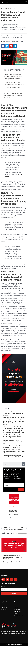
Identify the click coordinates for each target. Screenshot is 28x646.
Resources (17, 609)
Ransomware (17, 611)
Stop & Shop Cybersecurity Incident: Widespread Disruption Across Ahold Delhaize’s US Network (13, 77)
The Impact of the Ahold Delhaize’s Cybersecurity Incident (14, 83)
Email (3, 587)
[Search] (23, 464)
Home (2, 35)
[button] (21, 2)
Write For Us (4, 607)
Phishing (16, 607)
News (15, 613)
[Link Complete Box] (14, 413)
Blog (2, 605)
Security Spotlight (9, 35)
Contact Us (4, 609)
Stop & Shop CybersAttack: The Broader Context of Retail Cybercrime (13, 95)
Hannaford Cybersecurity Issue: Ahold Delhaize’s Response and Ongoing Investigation (13, 89)
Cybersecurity (17, 605)
